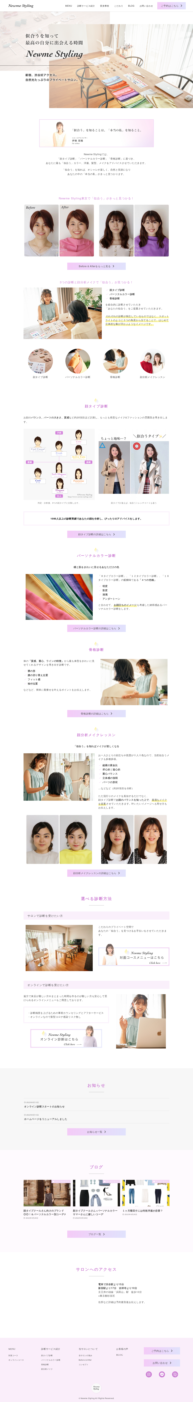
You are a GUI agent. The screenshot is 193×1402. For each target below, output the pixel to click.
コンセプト (83, 1364)
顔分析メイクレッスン (152, 377)
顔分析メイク (47, 1369)
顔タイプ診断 (40, 377)
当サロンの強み (85, 1355)
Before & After (85, 1360)
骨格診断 (115, 377)
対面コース (13, 1355)
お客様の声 (122, 1349)
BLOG (119, 1355)
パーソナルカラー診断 (77, 377)
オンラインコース (16, 1360)
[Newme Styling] (21, 5)
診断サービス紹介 (50, 1349)
